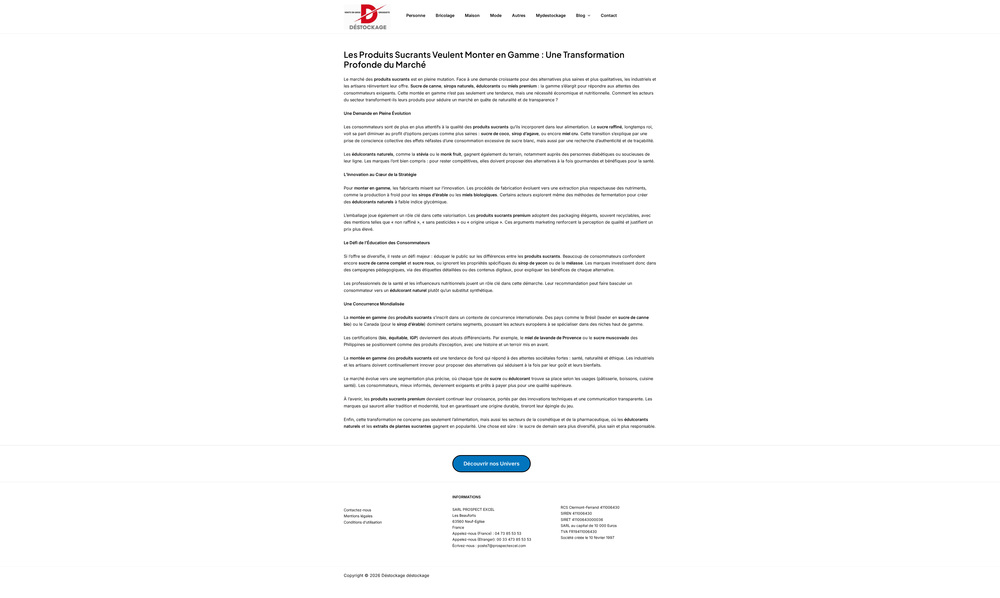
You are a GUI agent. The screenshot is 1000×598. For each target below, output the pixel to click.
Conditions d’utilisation (363, 522)
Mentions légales (358, 516)
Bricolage (445, 15)
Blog (580, 15)
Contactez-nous (357, 510)
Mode (496, 15)
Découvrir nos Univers (492, 464)
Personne (415, 15)
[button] (587, 15)
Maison (472, 15)
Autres (519, 15)
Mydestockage (551, 15)
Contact (609, 15)
